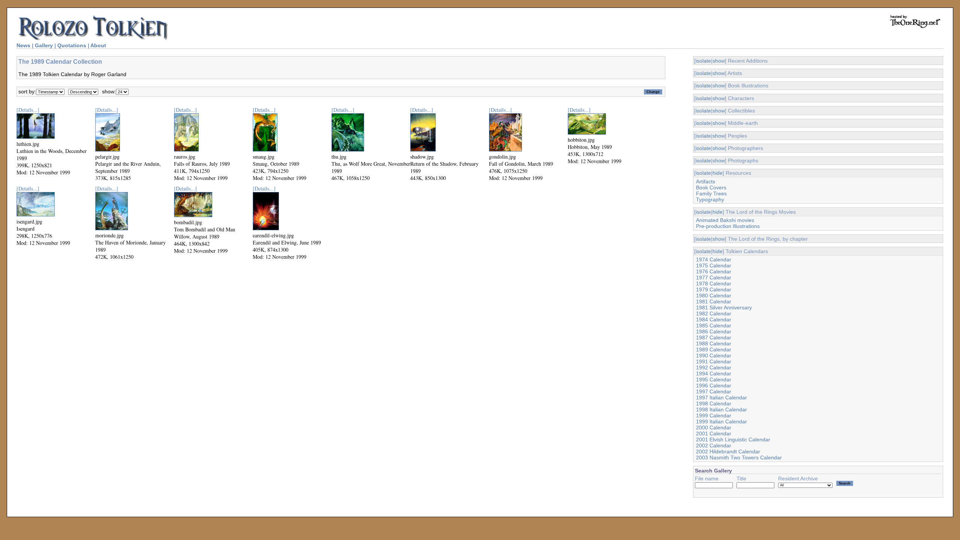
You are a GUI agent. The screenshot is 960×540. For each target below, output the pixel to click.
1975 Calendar (713, 265)
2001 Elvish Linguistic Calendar (733, 439)
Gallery (44, 45)
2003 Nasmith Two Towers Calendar (739, 457)
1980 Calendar (713, 295)
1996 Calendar (713, 385)
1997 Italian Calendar (721, 397)
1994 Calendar (713, 373)
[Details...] (27, 109)
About (98, 45)
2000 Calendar (713, 427)
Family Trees (711, 193)
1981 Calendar (713, 301)
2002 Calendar (713, 445)
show (718, 61)
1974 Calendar (713, 259)
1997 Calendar (713, 391)
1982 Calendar (713, 313)
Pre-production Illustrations (728, 226)
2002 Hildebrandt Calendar (728, 451)
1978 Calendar (713, 283)
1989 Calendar (713, 349)
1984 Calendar (713, 319)
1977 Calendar (713, 277)
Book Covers (711, 187)
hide (717, 173)
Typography (710, 199)
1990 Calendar (713, 355)
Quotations (71, 45)
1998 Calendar (713, 403)
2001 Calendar (713, 433)
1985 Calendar (713, 325)
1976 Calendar (713, 271)
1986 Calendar (713, 331)
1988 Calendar (713, 343)
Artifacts (705, 181)
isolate (703, 61)
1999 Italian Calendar (721, 421)
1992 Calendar (713, 367)
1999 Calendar (713, 415)
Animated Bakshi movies (725, 220)
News (23, 45)
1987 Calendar (713, 337)
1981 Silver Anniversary (724, 307)
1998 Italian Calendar (721, 409)
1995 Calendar (713, 379)
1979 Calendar (713, 289)
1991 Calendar (713, 361)
